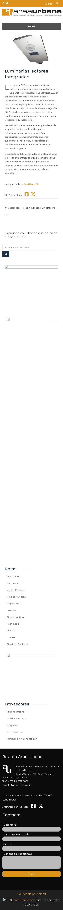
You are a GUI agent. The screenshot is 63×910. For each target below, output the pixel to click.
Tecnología (13, 623)
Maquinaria (13, 725)
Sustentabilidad (16, 617)
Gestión (11, 610)
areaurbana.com (24, 900)
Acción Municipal (16, 590)
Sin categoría (48, 207)
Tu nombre (9, 824)
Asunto (7, 844)
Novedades (35, 207)
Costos (11, 637)
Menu (48, 3)
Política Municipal (16, 596)
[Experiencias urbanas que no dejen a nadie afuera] (31, 227)
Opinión (11, 630)
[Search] (5, 254)
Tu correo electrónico (16, 834)
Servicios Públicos (17, 644)
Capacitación (14, 603)
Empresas (13, 583)
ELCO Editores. (23, 769)
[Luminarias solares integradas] (31, 287)
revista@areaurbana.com (16, 784)
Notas (25, 207)
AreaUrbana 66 (31, 184)
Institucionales (15, 732)
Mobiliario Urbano (16, 718)
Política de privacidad (31, 894)
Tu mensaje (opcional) (17, 853)
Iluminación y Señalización (22, 738)
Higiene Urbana (15, 711)
